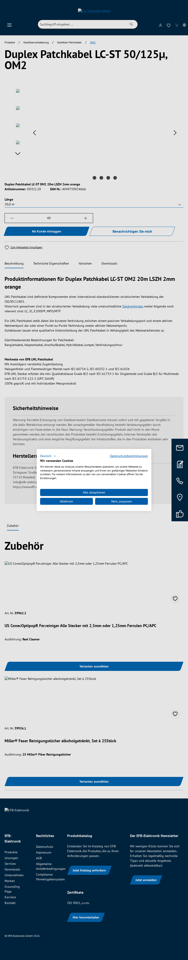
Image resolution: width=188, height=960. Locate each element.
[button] (48, 456)
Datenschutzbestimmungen (129, 456)
